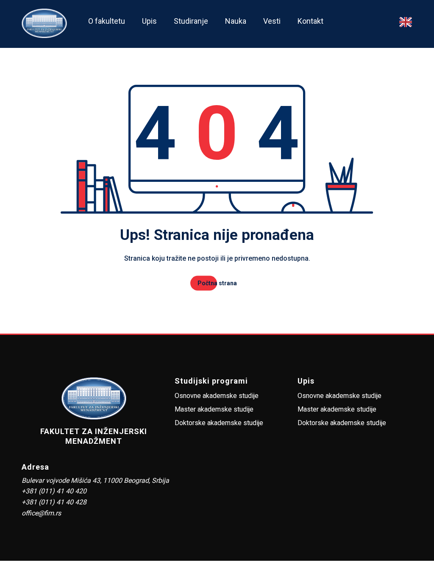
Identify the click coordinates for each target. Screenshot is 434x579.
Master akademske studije (214, 409)
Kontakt (310, 21)
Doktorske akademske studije (219, 423)
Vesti (272, 21)
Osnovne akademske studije (217, 396)
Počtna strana (217, 283)
